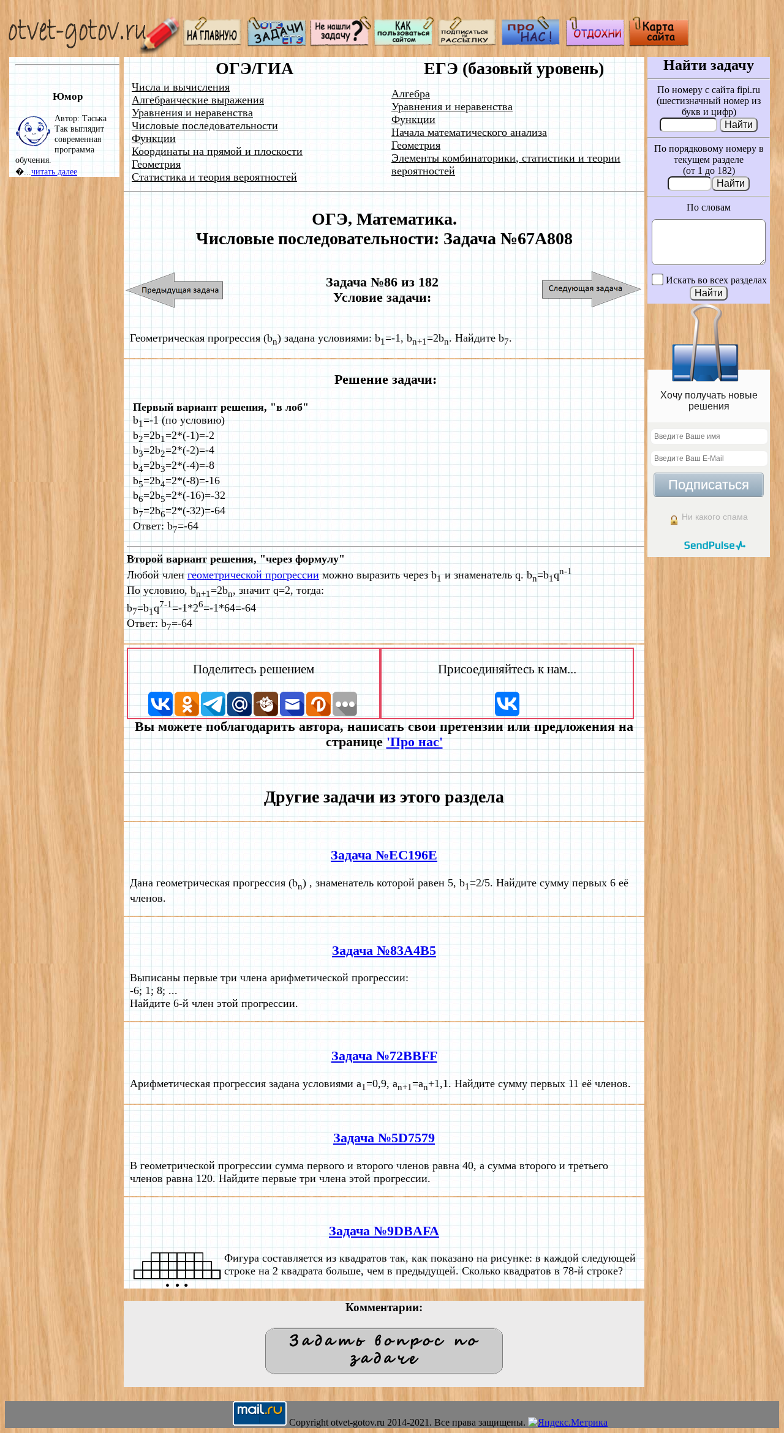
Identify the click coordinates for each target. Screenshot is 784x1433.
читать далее (54, 171)
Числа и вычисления (181, 87)
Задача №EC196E (384, 855)
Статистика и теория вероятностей (214, 177)
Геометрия (156, 164)
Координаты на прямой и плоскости (217, 151)
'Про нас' (414, 742)
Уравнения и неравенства (192, 113)
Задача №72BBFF (384, 1056)
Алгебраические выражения (198, 100)
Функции (154, 138)
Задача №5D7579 (384, 1138)
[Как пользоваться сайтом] (404, 43)
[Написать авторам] (340, 43)
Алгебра (410, 94)
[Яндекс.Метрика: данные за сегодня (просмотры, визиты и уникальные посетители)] (568, 1422)
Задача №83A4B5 (384, 950)
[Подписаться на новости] (468, 43)
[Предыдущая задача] (175, 290)
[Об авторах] (531, 43)
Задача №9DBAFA (384, 1231)
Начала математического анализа (469, 132)
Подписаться (708, 484)
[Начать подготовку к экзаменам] (276, 43)
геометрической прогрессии (253, 575)
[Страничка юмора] (595, 43)
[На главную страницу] (213, 43)
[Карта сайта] (659, 43)
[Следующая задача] (592, 290)
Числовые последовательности (205, 125)
